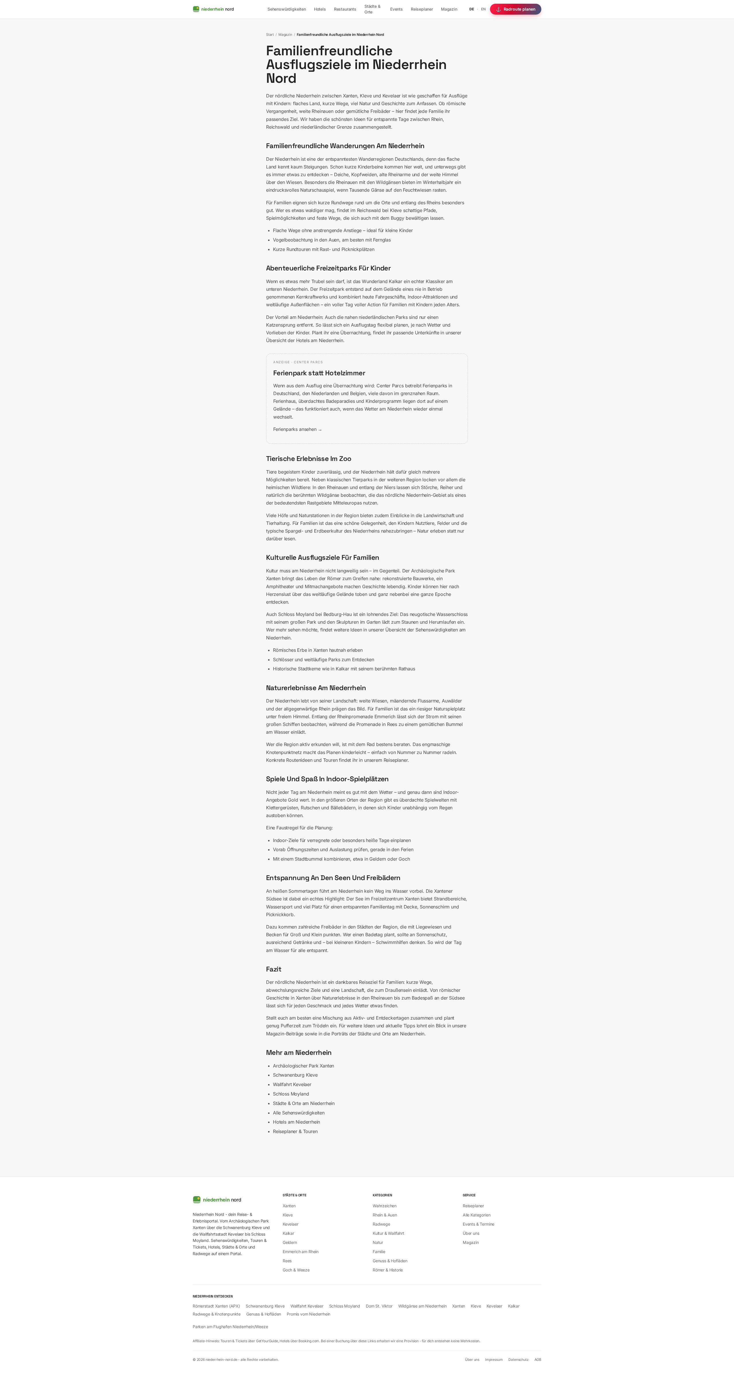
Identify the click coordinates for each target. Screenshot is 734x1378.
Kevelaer (290, 1224)
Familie (379, 1251)
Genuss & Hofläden (390, 1260)
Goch (404, 859)
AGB (537, 1359)
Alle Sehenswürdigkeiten (299, 1113)
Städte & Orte (372, 9)
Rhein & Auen (385, 1214)
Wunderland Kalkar (382, 281)
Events (396, 9)
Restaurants (345, 9)
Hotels (320, 9)
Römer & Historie (388, 1269)
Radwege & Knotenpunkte (217, 1314)
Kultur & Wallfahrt (388, 1233)
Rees (392, 724)
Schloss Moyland (296, 614)
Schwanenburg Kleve (295, 1075)
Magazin (449, 9)
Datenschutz (518, 1359)
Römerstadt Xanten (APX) (216, 1306)
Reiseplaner (422, 9)
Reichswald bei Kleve (379, 210)
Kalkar (342, 669)
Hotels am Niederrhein (319, 340)
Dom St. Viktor (379, 1306)
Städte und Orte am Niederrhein (391, 1034)
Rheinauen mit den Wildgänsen (368, 182)
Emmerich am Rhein (301, 1251)
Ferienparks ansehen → (297, 429)
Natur (378, 1242)
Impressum (494, 1359)
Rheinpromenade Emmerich (366, 716)
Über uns (471, 1233)
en (483, 9)
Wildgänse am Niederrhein (422, 1306)
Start (270, 34)
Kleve (288, 1214)
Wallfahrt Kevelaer (292, 1084)
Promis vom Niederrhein (308, 1314)
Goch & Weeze (296, 1269)
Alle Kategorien (476, 1214)
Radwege (381, 1224)
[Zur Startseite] (231, 1200)
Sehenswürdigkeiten (287, 9)
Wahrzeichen (385, 1205)
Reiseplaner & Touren (295, 1131)
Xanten (289, 1205)
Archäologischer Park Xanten (303, 1066)
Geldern (377, 859)
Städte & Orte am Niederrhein (304, 1103)
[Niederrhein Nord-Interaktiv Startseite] (225, 9)
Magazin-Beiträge (284, 1034)
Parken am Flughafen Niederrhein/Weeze (230, 1326)
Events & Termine (478, 1224)
